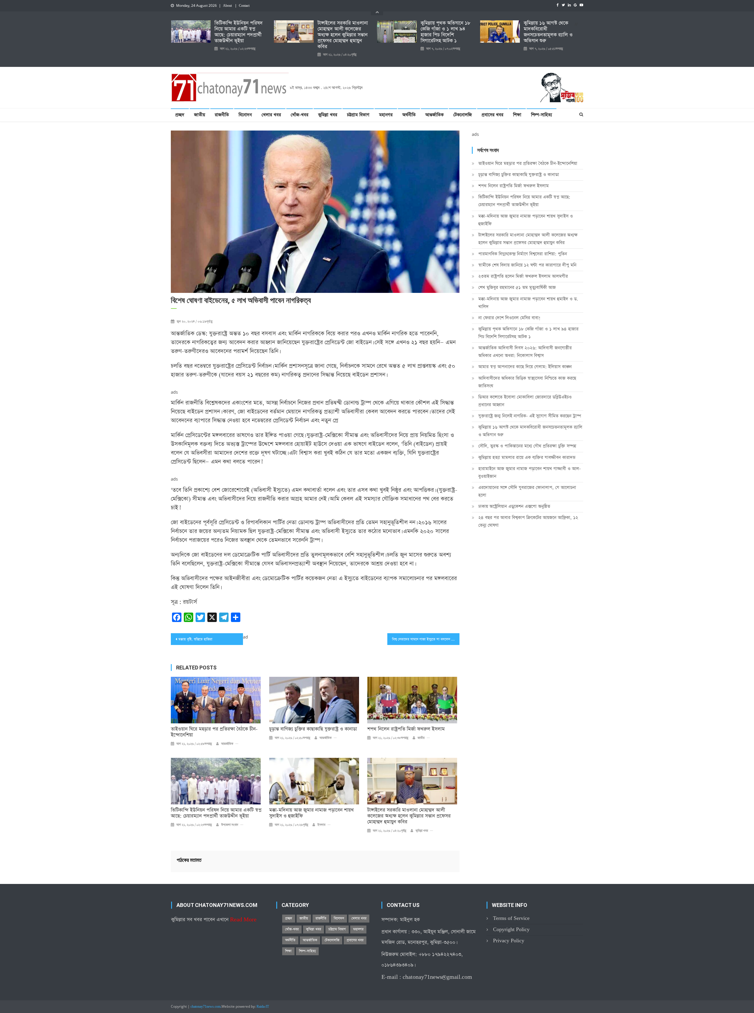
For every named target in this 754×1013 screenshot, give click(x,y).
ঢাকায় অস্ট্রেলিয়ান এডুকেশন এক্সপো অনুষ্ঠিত (514, 506)
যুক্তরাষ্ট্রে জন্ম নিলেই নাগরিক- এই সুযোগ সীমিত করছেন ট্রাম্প (529, 416)
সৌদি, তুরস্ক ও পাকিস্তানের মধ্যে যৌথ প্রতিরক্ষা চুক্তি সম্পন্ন (527, 446)
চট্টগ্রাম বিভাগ (358, 115)
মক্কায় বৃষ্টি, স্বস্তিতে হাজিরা (195, 639)
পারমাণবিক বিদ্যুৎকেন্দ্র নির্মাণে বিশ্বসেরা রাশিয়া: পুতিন (522, 254)
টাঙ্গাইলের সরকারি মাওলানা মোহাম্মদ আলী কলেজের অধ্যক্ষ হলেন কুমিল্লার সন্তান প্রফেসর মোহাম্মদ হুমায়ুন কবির (343, 35)
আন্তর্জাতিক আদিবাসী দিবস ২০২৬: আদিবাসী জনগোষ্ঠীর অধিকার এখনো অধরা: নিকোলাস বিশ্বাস (525, 352)
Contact (244, 6)
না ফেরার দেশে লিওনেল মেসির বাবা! (509, 318)
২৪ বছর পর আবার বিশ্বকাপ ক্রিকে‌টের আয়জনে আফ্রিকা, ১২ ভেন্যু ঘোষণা (528, 521)
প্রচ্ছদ (179, 115)
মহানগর (386, 115)
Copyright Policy (511, 929)
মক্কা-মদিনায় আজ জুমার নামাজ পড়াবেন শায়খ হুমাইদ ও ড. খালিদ (528, 303)
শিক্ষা (517, 115)
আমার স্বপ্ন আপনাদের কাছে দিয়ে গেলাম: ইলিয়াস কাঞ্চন (525, 367)
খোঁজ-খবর (299, 115)
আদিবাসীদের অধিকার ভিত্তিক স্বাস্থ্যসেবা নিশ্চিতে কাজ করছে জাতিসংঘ (527, 382)
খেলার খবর (271, 115)
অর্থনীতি (409, 115)
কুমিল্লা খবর (327, 115)
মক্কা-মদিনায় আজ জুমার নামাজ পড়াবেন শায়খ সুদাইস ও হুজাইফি (311, 813)
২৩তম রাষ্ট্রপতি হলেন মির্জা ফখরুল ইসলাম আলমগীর (523, 276)
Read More (243, 919)
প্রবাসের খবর (492, 115)
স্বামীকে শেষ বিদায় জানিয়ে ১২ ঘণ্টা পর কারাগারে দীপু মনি (527, 265)
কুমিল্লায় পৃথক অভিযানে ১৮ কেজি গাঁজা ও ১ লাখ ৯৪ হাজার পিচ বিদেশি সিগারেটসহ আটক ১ (445, 32)
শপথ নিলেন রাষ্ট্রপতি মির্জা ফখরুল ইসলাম (406, 729)
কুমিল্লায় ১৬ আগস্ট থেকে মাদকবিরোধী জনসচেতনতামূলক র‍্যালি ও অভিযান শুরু (548, 32)
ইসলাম (321, 825)
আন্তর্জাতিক (434, 115)
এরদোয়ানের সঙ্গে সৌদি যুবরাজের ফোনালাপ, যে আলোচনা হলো (527, 491)
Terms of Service (511, 918)
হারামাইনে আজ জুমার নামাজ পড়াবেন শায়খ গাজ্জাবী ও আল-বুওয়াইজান (529, 472)
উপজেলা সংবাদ (229, 825)
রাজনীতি (222, 115)
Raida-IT (263, 1007)
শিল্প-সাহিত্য (541, 115)
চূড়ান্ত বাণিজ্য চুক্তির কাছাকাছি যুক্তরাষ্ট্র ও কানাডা (313, 729)
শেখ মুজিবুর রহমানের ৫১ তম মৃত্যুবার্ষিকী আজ (517, 287)
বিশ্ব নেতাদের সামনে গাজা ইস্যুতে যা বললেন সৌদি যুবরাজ (425, 639)
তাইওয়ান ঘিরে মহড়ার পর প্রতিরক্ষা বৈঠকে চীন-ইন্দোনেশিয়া (214, 732)
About (227, 6)
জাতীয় (199, 115)
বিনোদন (245, 115)
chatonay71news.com (206, 1007)
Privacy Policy (508, 941)
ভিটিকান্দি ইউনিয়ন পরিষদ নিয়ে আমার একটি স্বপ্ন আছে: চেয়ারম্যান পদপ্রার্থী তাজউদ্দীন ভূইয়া (238, 32)
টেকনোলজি (462, 115)
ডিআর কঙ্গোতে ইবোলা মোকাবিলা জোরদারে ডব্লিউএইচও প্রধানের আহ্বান (525, 401)
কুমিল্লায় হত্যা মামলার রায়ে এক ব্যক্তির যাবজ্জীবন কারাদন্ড (527, 457)
